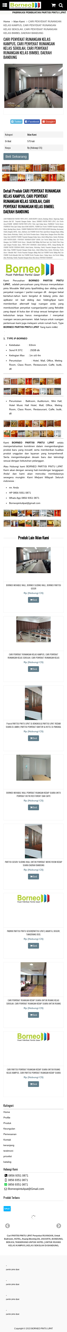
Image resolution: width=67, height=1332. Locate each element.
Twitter (18, 121)
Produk (7, 1123)
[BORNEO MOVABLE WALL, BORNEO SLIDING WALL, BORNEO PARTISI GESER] (33, 572)
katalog (7, 1161)
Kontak (7, 1139)
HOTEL (15, 232)
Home (6, 21)
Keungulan (9, 1128)
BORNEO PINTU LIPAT (42, 1328)
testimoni (8, 1150)
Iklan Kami (19, 21)
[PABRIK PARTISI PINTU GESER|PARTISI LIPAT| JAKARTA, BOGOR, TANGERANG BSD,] (33, 902)
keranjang (8, 1145)
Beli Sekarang (16, 156)
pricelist (7, 1156)
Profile (6, 1117)
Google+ (50, 121)
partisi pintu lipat (12, 1269)
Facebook (33, 121)
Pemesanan (9, 1134)
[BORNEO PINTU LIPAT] (25, 7)
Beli (35, 599)
